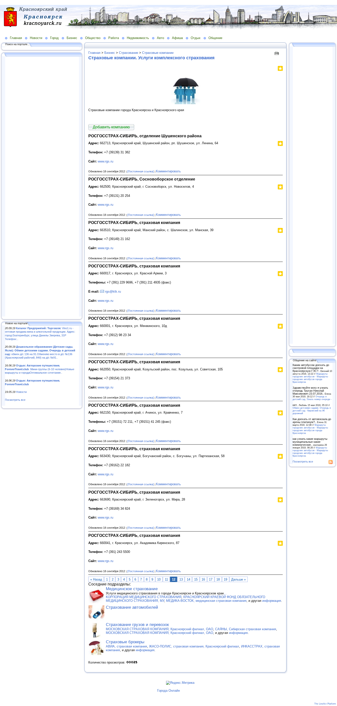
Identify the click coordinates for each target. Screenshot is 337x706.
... (225, 593)
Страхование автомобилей (132, 607)
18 (218, 579)
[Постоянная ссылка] (140, 171)
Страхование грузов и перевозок (137, 624)
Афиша (177, 38)
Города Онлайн (168, 690)
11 (166, 579)
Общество (92, 38)
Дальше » (238, 579)
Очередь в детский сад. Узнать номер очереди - (312, 398)
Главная (16, 38)
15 (196, 579)
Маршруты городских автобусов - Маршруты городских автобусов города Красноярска (310, 377)
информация (271, 601)
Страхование (128, 53)
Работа (113, 38)
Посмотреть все (15, 399)
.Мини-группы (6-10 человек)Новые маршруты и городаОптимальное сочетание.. (39, 369)
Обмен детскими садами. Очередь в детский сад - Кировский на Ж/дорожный (312, 410)
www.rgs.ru (105, 161)
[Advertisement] (42, 187)
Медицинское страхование (132, 588)
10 (159, 579)
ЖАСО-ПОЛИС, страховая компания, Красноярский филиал (194, 646)
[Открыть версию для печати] (277, 52)
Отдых (196, 38)
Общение (215, 38)
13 (181, 579)
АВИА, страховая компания (126, 646)
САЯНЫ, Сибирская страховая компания (245, 629)
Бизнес (72, 38)
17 (210, 579)
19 (225, 579)
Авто (160, 38)
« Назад (96, 579)
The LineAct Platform (325, 704)
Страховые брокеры (125, 642)
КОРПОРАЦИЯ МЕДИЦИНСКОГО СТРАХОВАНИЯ (143, 597)
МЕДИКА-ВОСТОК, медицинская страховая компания (206, 601)
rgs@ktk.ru (113, 291)
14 (188, 579)
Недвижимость (138, 38)
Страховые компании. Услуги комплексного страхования (151, 57)
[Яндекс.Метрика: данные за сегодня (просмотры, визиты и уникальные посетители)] (180, 683)
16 (203, 579)
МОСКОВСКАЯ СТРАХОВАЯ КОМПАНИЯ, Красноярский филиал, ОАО (159, 629)
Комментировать (168, 171)
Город (54, 38)
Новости (36, 38)
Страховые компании (157, 53)
